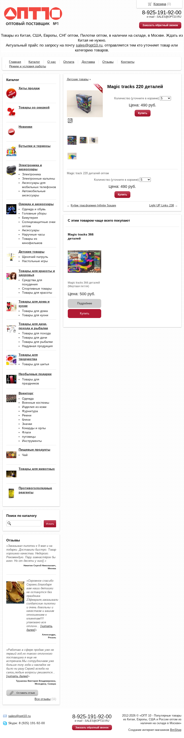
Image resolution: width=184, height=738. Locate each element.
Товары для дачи (34, 337)
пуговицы (29, 436)
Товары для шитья (35, 364)
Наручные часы (33, 234)
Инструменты (32, 441)
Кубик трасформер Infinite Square (93, 205)
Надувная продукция (37, 346)
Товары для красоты (37, 292)
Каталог (34, 62)
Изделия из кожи (34, 407)
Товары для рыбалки (37, 342)
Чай (25, 455)
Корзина (159, 4)
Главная (15, 62)
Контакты (127, 62)
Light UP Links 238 (161, 205)
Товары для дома (35, 311)
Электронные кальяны (38, 178)
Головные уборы (34, 213)
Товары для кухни (35, 315)
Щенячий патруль (35, 257)
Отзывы (108, 62)
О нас (51, 62)
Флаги (26, 432)
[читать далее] (17, 676)
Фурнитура (30, 411)
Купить (142, 113)
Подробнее (84, 303)
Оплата (68, 62)
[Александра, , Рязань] (15, 605)
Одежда (28, 398)
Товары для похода (36, 333)
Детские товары (77, 79)
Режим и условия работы (27, 66)
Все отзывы (42, 699)
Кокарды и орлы (34, 428)
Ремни (26, 415)
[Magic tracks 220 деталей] (85, 104)
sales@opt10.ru (89, 45)
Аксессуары (30, 230)
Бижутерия (30, 217)
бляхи (26, 419)
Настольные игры (35, 261)
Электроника (31, 174)
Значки (27, 424)
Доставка (88, 62)
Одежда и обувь (34, 209)
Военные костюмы (35, 402)
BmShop (175, 730)
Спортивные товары (37, 288)
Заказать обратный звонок (160, 25)
